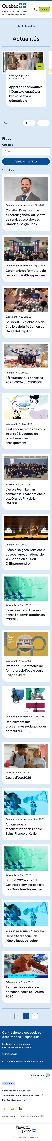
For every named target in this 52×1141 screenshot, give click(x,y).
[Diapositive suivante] (43, 123)
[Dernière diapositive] (29, 123)
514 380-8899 (9, 1054)
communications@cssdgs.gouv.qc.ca (22, 1061)
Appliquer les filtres (26, 161)
